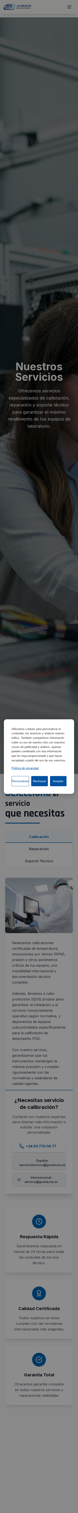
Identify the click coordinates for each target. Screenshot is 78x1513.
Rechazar (39, 781)
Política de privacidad (25, 768)
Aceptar (58, 781)
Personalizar (20, 781)
